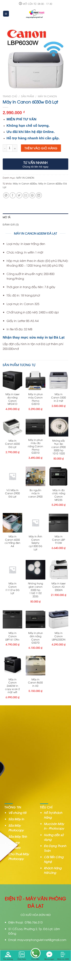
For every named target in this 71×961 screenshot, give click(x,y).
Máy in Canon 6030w (25, 183)
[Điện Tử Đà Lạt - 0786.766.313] (35, 13)
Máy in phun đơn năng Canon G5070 (35, 637)
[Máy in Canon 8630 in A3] (35, 665)
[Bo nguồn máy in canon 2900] (35, 476)
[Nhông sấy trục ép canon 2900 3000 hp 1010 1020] (58, 427)
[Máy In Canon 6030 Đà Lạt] (12, 427)
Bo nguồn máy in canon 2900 (35, 493)
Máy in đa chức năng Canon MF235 (58, 494)
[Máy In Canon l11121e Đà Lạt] (12, 569)
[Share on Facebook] (13, 195)
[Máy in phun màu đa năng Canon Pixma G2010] (35, 426)
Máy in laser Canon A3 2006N (59, 586)
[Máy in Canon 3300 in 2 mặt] (58, 380)
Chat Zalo (21, 959)
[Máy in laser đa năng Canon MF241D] (12, 380)
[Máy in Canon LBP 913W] (58, 522)
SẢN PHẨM (27, 96)
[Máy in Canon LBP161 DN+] (12, 619)
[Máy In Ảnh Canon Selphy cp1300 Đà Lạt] (35, 522)
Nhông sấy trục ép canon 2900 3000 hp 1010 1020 (58, 447)
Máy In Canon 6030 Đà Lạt (12, 444)
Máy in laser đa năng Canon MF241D (12, 398)
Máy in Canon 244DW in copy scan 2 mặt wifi (12, 686)
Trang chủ (10, 96)
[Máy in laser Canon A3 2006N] (58, 569)
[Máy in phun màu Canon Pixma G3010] (35, 380)
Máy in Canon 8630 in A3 (35, 682)
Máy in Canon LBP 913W (58, 539)
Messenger (49, 959)
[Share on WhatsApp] (6, 195)
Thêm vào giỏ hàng (41, 148)
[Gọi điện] (35, 953)
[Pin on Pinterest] (32, 195)
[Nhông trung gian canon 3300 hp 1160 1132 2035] (35, 569)
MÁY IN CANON (47, 96)
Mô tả (6, 217)
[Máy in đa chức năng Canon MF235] (58, 476)
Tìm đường (8, 959)
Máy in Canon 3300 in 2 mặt (58, 397)
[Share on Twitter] (19, 195)
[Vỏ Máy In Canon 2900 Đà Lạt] (12, 476)
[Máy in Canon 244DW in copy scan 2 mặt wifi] (12, 665)
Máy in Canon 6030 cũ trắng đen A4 (12, 541)
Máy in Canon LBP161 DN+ (12, 636)
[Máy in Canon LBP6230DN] (58, 619)
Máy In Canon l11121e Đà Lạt (12, 588)
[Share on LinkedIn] (39, 195)
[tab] (35, 217)
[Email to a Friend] (26, 195)
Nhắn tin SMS (63, 959)
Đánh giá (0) (11, 224)
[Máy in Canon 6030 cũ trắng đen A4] (12, 522)
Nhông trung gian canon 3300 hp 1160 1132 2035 (35, 590)
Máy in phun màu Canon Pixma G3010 (35, 398)
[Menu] (6, 14)
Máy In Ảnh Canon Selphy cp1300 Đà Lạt (35, 543)
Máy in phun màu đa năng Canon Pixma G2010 (35, 446)
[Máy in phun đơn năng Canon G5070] (35, 619)
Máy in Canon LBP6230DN (58, 636)
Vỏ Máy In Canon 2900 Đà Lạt (12, 493)
